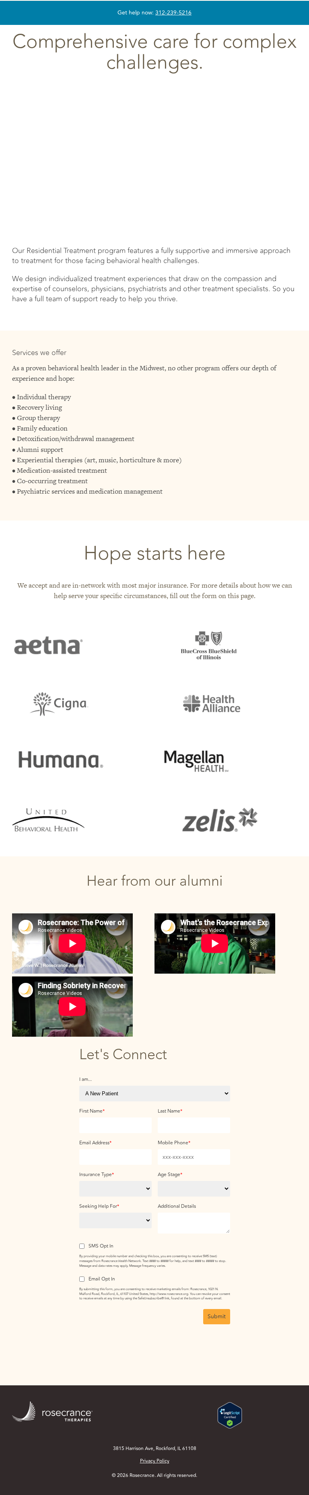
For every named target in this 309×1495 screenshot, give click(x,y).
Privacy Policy (154, 1461)
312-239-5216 (173, 12)
